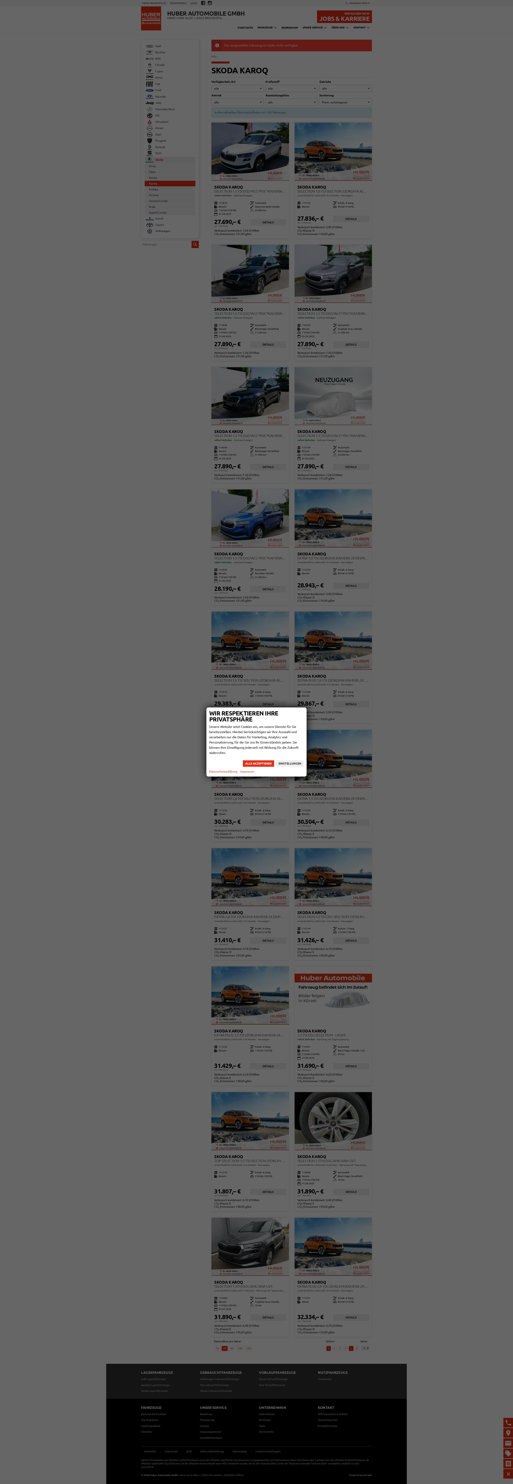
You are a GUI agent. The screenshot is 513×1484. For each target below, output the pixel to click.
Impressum (247, 771)
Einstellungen (290, 763)
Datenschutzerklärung (223, 771)
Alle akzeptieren (258, 763)
